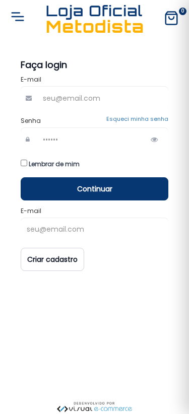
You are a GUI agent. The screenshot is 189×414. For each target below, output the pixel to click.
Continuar (94, 189)
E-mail (31, 79)
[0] (171, 19)
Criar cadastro (52, 259)
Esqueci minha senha (137, 119)
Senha (31, 120)
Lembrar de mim (53, 164)
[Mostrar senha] (154, 139)
